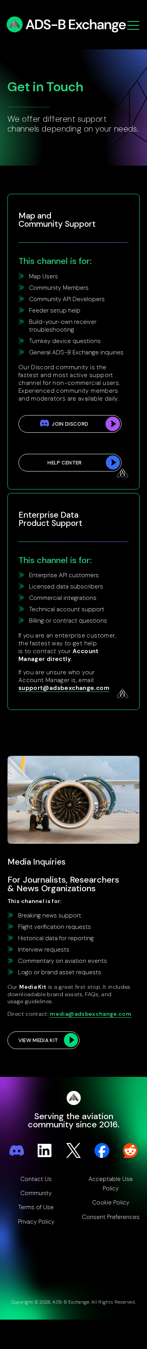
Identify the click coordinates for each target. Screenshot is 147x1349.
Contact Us (36, 1179)
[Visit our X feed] (73, 1150)
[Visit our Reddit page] (130, 1150)
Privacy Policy (36, 1222)
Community (36, 1193)
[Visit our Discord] (16, 1150)
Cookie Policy (110, 1202)
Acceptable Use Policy (111, 1183)
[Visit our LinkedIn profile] (45, 1151)
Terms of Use (36, 1207)
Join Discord (70, 424)
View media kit (38, 1040)
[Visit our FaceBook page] (101, 1150)
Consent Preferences (111, 1217)
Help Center (64, 462)
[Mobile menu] (133, 26)
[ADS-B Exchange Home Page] (68, 24)
